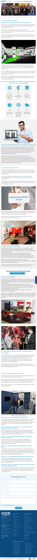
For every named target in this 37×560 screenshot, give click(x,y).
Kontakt (14, 525)
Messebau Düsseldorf (17, 545)
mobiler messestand (22, 171)
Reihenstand (15, 533)
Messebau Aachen (28, 550)
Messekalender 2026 (16, 516)
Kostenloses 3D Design (17, 273)
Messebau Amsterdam (29, 544)
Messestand (26, 516)
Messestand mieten (27, 519)
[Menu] (0, 1)
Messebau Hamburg (16, 550)
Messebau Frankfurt (16, 549)
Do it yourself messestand (28, 521)
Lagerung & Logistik (27, 526)
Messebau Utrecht (28, 545)
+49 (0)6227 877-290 (6, 533)
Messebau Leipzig (16, 553)
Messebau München (16, 544)
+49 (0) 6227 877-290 (18, 1)
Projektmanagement (27, 527)
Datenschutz (21, 559)
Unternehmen (15, 519)
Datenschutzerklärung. (17, 505)
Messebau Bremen (28, 553)
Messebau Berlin (28, 543)
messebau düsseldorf (23, 176)
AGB (17, 559)
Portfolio (25, 536)
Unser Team (15, 521)
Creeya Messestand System (29, 531)
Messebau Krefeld (28, 549)
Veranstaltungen (11, 17)
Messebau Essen (16, 554)
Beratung (26, 524)
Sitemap (16, 558)
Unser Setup (15, 520)
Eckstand (14, 531)
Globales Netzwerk (16, 526)
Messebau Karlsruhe (28, 548)
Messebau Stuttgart (16, 543)
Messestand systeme (28, 520)
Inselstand (15, 535)
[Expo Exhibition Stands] (6, 1)
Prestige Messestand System (29, 532)
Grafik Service (26, 525)
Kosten (18, 214)
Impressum (23, 558)
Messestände (20, 67)
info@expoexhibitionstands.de (27, 1)
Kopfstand (15, 534)
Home (14, 515)
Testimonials (26, 539)
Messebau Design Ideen (28, 529)
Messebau (26, 515)
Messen (5, 17)
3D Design (26, 530)
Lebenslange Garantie (17, 524)
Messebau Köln (15, 548)
